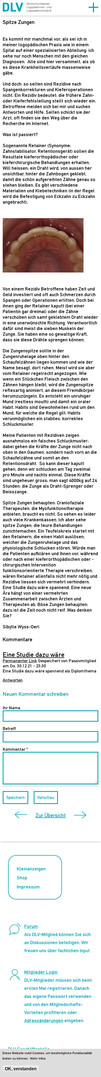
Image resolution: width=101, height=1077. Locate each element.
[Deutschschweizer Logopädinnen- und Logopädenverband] (27, 8)
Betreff (9, 728)
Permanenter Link (20, 660)
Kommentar (15, 749)
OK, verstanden (21, 1069)
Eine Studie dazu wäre (33, 654)
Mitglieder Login (40, 972)
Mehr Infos (38, 1058)
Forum (31, 926)
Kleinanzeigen (31, 868)
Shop (22, 877)
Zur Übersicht (51, 815)
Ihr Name (11, 707)
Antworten (13, 680)
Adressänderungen (43, 1020)
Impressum (28, 887)
